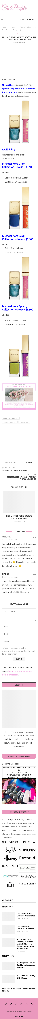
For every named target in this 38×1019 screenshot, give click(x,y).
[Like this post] (22, 462)
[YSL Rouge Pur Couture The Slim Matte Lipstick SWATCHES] (8, 966)
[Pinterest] (27, 19)
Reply (34, 537)
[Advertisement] (19, 60)
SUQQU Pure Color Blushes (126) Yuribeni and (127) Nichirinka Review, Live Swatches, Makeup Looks (25, 944)
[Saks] (27, 875)
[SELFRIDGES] (27, 849)
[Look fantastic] (10, 875)
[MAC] (27, 867)
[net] (27, 883)
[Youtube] (30, 19)
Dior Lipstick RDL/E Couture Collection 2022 (26, 915)
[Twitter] (23, 19)
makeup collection (9, 422)
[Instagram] (25, 19)
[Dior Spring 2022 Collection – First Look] (8, 929)
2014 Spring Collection (10, 418)
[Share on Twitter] (27, 462)
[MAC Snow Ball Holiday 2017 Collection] (8, 979)
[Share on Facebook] (24, 462)
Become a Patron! (10, 764)
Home (4, 27)
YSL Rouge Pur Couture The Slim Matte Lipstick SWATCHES (26, 965)
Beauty (13, 27)
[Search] (36, 19)
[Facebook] (20, 19)
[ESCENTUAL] (27, 857)
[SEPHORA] (27, 841)
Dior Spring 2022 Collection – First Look (25, 928)
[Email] (32, 19)
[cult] (10, 883)
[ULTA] (10, 849)
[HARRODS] (10, 857)
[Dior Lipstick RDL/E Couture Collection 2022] (19, 502)
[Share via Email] (31, 462)
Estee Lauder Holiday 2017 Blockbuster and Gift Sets (18, 990)
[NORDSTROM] (10, 841)
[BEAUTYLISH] (10, 865)
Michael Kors (24, 422)
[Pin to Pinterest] (29, 462)
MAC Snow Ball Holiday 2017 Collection (26, 977)
